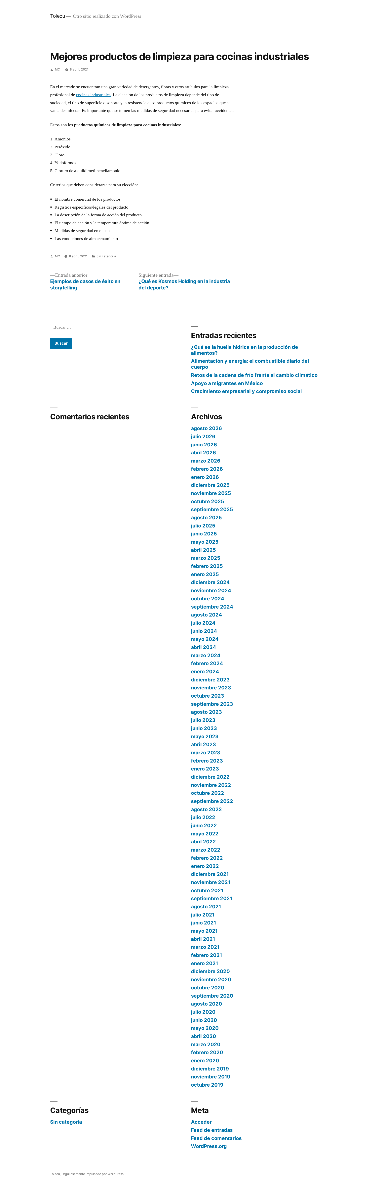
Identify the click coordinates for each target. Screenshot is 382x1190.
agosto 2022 (206, 809)
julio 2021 (202, 915)
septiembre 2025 (212, 509)
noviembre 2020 (211, 979)
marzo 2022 (205, 850)
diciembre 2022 (210, 777)
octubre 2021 (207, 890)
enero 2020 (205, 1061)
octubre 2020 (207, 988)
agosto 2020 (206, 1004)
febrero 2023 (207, 761)
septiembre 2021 (211, 898)
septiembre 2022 (212, 801)
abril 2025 (203, 550)
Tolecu (57, 16)
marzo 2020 (205, 1044)
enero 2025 (205, 574)
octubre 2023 (207, 696)
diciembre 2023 (210, 680)
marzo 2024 (205, 655)
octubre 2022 (207, 793)
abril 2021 (203, 939)
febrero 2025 (207, 566)
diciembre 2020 (210, 971)
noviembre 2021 (210, 882)
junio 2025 (204, 534)
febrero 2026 (207, 469)
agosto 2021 (206, 907)
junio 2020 (204, 1020)
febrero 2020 (207, 1052)
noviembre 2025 (211, 493)
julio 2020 (203, 1012)
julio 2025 (203, 526)
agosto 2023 (206, 712)
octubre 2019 (207, 1085)
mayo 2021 (204, 931)
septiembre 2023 (212, 704)
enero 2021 (204, 963)
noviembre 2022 (211, 785)
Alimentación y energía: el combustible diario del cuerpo (250, 364)
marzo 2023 (205, 753)
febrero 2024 (207, 663)
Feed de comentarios (216, 1138)
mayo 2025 (204, 542)
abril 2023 (203, 744)
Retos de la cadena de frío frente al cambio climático (254, 375)
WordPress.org (209, 1146)
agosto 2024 (206, 615)
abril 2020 (203, 1036)
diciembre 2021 (210, 874)
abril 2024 (203, 647)
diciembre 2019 (210, 1069)
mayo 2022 (204, 834)
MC (57, 69)
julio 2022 (203, 817)
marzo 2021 (205, 947)
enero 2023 (205, 769)
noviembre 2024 (211, 590)
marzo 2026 (205, 461)
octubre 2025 (207, 501)
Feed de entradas (212, 1130)
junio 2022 (204, 825)
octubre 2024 (207, 599)
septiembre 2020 (212, 996)
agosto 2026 (206, 428)
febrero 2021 (206, 955)
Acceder (201, 1122)
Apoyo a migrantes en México (227, 383)
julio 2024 (203, 623)
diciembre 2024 (210, 582)
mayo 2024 (205, 639)
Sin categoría (106, 256)
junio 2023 (204, 728)
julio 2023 (203, 720)
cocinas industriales (93, 95)
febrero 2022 (207, 858)
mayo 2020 (205, 1028)
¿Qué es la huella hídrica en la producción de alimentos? (244, 350)
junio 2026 (204, 445)
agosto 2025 (206, 518)
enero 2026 (205, 477)
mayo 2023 (204, 736)
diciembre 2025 (210, 485)
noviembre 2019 (210, 1077)
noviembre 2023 (211, 688)
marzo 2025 (205, 558)
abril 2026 (203, 453)
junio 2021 (203, 923)
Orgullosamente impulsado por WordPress (92, 1174)
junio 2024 (204, 631)
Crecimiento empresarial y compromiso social (246, 391)
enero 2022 (205, 866)
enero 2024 (205, 671)
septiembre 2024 (212, 607)
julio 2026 (203, 436)
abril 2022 (203, 842)
